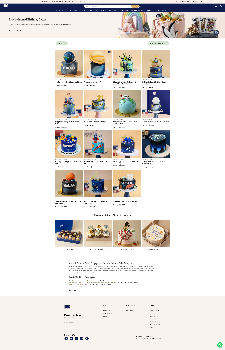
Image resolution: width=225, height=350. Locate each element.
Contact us (154, 316)
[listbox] (158, 43)
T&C (151, 328)
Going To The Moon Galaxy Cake (78, 284)
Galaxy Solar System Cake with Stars (79, 282)
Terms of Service (139, 336)
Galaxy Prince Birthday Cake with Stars (80, 286)
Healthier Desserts (137, 10)
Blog (105, 316)
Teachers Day (60, 10)
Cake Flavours (155, 319)
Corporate (130, 310)
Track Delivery (155, 310)
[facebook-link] (66, 338)
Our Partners (108, 313)
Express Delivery (162, 10)
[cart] (222, 6)
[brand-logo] (6, 6)
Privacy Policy (155, 325)
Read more (72, 290)
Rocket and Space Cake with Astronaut (80, 281)
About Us (106, 310)
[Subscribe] (92, 323)
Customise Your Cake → (17, 31)
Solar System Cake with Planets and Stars (104, 282)
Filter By (60, 43)
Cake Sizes (153, 322)
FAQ (151, 313)
